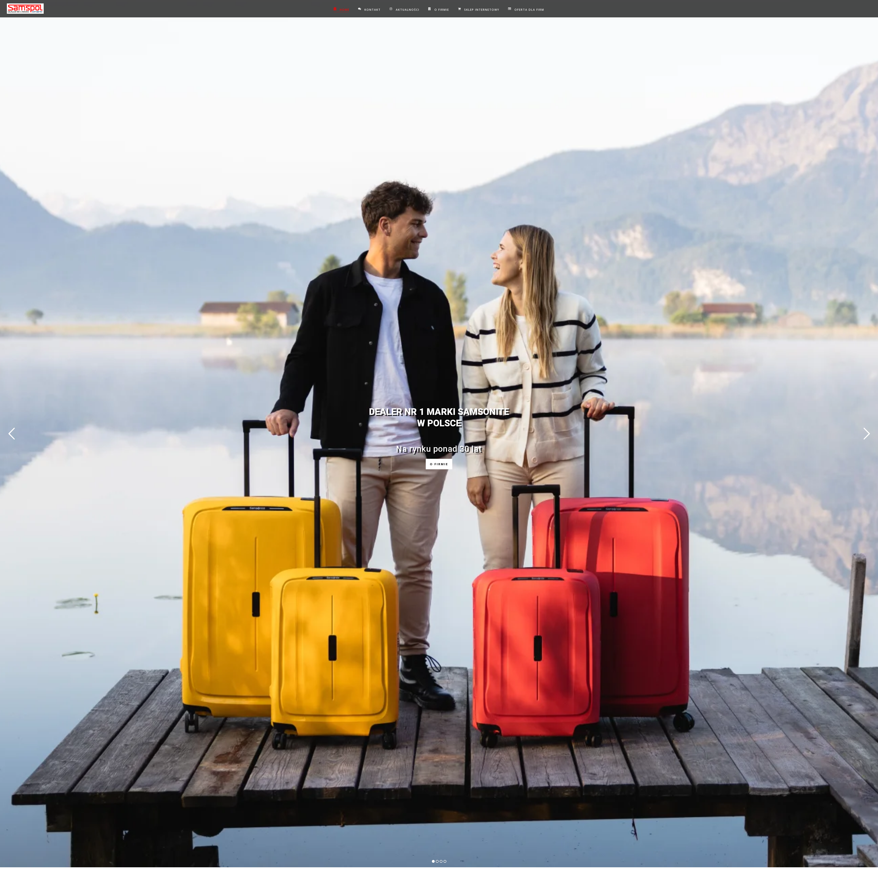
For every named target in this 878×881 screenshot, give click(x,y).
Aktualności (407, 10)
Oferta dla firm (529, 10)
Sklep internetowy (481, 10)
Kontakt (372, 10)
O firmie (441, 10)
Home (344, 10)
